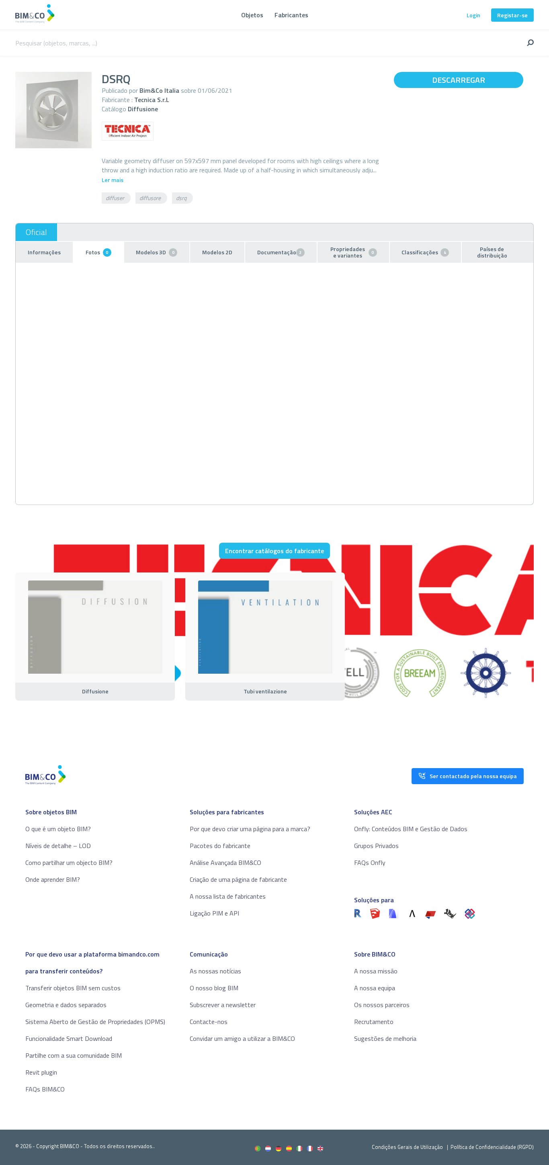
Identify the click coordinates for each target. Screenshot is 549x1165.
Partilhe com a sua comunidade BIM (73, 1055)
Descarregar (458, 80)
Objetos (252, 15)
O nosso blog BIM (214, 988)
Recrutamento (373, 1021)
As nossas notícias (215, 971)
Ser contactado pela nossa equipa (473, 776)
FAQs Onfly (369, 862)
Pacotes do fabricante (220, 845)
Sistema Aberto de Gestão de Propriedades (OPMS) (95, 1021)
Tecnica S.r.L (151, 99)
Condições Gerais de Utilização (408, 1147)
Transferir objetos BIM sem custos (73, 988)
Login (473, 15)
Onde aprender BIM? (52, 879)
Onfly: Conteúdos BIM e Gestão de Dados (410, 829)
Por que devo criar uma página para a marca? (250, 829)
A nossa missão (375, 971)
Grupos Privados (376, 845)
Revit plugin (41, 1072)
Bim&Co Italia (159, 90)
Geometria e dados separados (66, 1005)
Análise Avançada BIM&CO (225, 862)
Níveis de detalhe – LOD (58, 845)
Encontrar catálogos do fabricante (274, 551)
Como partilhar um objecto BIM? (69, 862)
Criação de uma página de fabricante (238, 879)
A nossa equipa (374, 988)
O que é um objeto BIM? (58, 829)
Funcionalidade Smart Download (68, 1038)
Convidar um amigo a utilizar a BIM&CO (242, 1038)
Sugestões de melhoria (385, 1038)
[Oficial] (36, 232)
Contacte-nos (208, 1021)
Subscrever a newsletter (223, 1005)
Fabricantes (291, 15)
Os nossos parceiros (382, 1005)
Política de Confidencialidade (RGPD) (492, 1147)
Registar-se (512, 15)
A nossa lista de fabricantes (228, 896)
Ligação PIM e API (214, 913)
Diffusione (143, 109)
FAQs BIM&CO (45, 1089)
